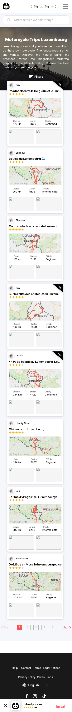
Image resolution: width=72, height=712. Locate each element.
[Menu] (65, 6)
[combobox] (36, 19)
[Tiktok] (44, 696)
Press (41, 677)
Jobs (50, 677)
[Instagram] (35, 696)
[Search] (36, 19)
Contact (26, 667)
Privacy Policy (26, 677)
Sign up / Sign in (43, 6)
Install (60, 706)
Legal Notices (51, 667)
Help (15, 667)
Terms (37, 667)
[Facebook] (27, 696)
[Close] (5, 705)
